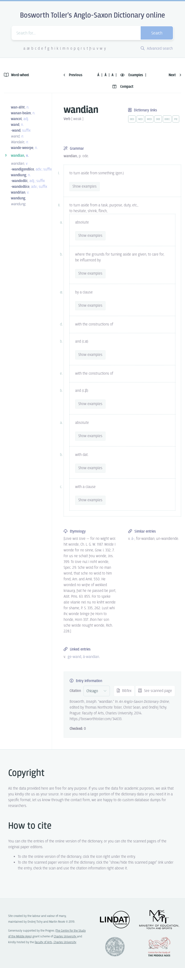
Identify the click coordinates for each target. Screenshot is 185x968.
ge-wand (74, 656)
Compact (126, 86)
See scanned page (157, 690)
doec (167, 119)
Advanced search (159, 48)
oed (132, 119)
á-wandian (91, 656)
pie (176, 119)
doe (158, 119)
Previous (75, 75)
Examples (135, 75)
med (149, 119)
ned (140, 119)
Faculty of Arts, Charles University (55, 942)
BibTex (126, 690)
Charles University (65, 936)
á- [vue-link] (132, 538)
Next (173, 75)
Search (156, 33)
